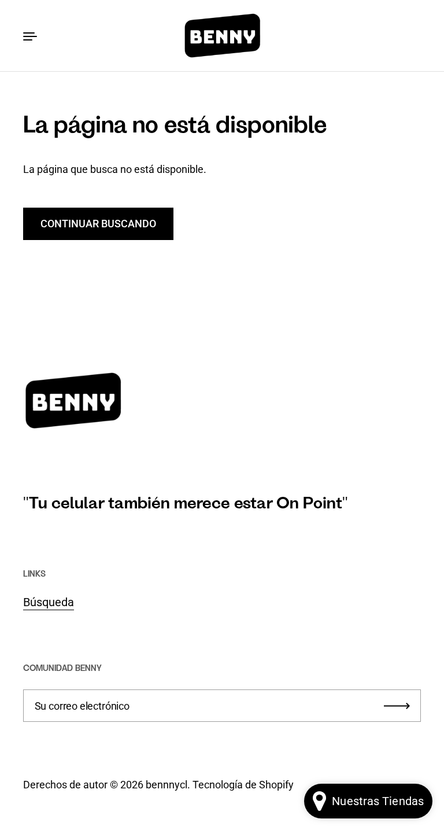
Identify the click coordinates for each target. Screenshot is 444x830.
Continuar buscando (98, 223)
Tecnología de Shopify (243, 785)
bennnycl (166, 785)
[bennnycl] (222, 35)
